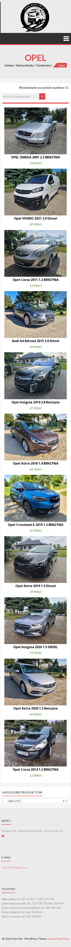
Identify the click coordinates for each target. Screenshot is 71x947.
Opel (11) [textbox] (34, 801)
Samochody (24, 65)
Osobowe (43, 65)
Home (9, 65)
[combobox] (35, 800)
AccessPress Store (58, 938)
